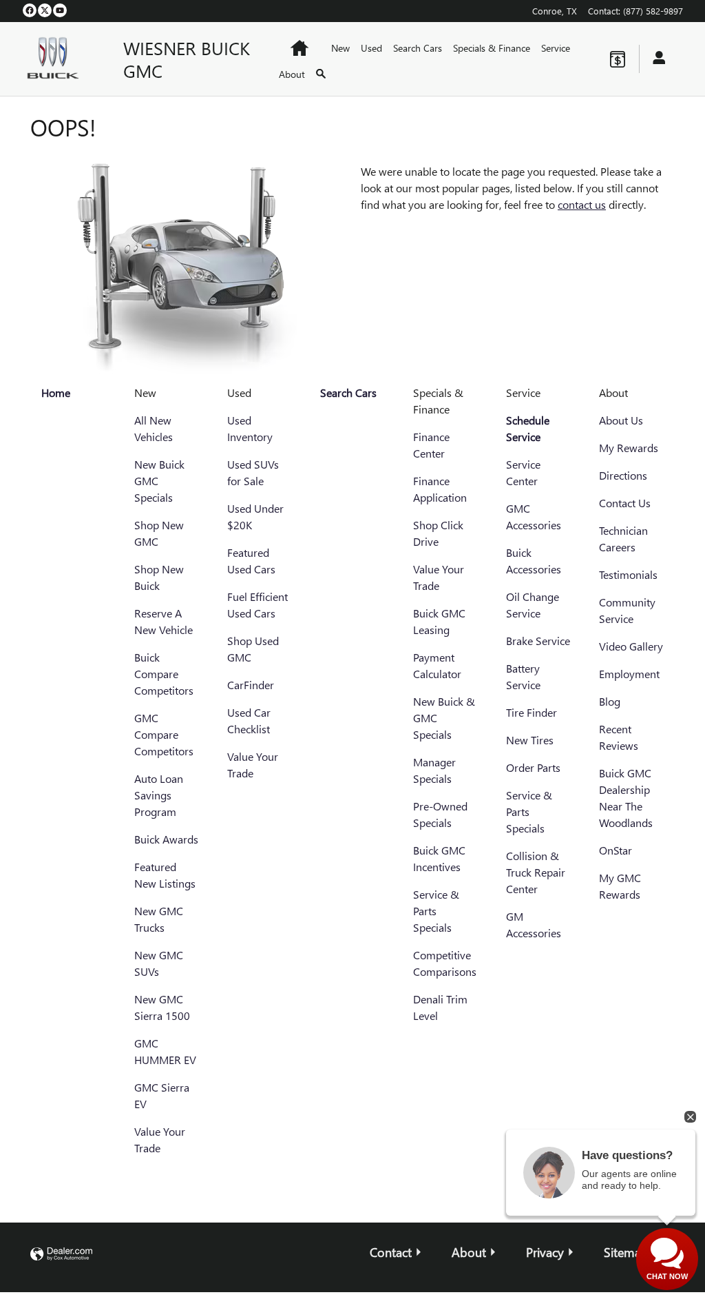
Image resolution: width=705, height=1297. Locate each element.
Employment (629, 673)
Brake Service (538, 640)
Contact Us (625, 503)
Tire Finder (531, 712)
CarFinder (250, 684)
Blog (609, 701)
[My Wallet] (617, 59)
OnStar (615, 850)
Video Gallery (631, 646)
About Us (621, 420)
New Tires (530, 740)
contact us (582, 204)
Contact (391, 1251)
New (340, 47)
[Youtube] (60, 10)
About (292, 74)
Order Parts (533, 767)
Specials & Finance (491, 47)
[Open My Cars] (655, 59)
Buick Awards (166, 839)
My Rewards (628, 447)
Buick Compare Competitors (163, 673)
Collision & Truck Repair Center (535, 872)
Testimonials (628, 574)
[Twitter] (45, 10)
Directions (623, 475)
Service (555, 47)
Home (55, 392)
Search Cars (417, 47)
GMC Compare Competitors (163, 734)
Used (371, 47)
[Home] (61, 59)
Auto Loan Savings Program (158, 795)
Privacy (545, 1251)
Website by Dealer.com (61, 1254)
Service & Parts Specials (436, 911)
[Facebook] (29, 10)
